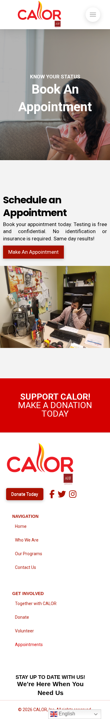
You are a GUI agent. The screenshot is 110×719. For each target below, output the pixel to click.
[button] (93, 14)
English (66, 713)
